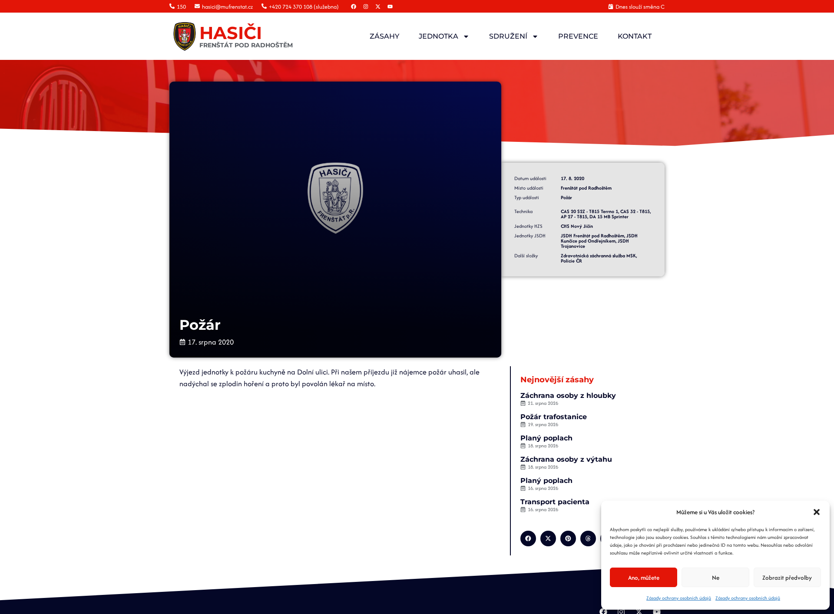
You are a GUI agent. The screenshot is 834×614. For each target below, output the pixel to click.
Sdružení (508, 36)
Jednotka (438, 36)
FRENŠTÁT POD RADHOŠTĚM (246, 45)
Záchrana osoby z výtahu (566, 459)
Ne (715, 577)
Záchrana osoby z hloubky (568, 395)
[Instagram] (366, 6)
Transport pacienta (554, 502)
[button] (816, 512)
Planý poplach (546, 438)
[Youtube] (390, 6)
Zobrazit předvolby (787, 577)
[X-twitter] (378, 6)
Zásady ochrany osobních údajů (678, 597)
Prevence (578, 36)
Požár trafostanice (553, 417)
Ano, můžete (643, 577)
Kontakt (635, 36)
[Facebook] (354, 6)
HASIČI (230, 32)
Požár (566, 197)
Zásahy (384, 36)
